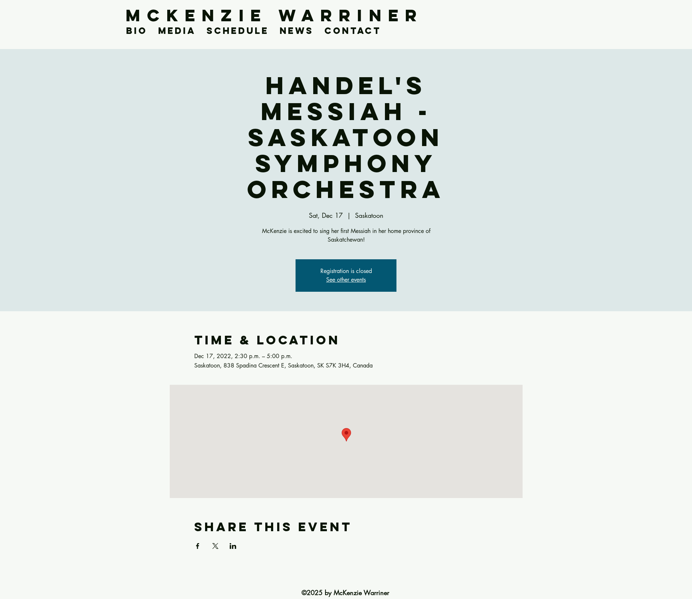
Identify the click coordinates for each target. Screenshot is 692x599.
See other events (346, 279)
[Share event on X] (215, 546)
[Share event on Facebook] (197, 546)
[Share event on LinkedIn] (233, 546)
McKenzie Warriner (274, 15)
